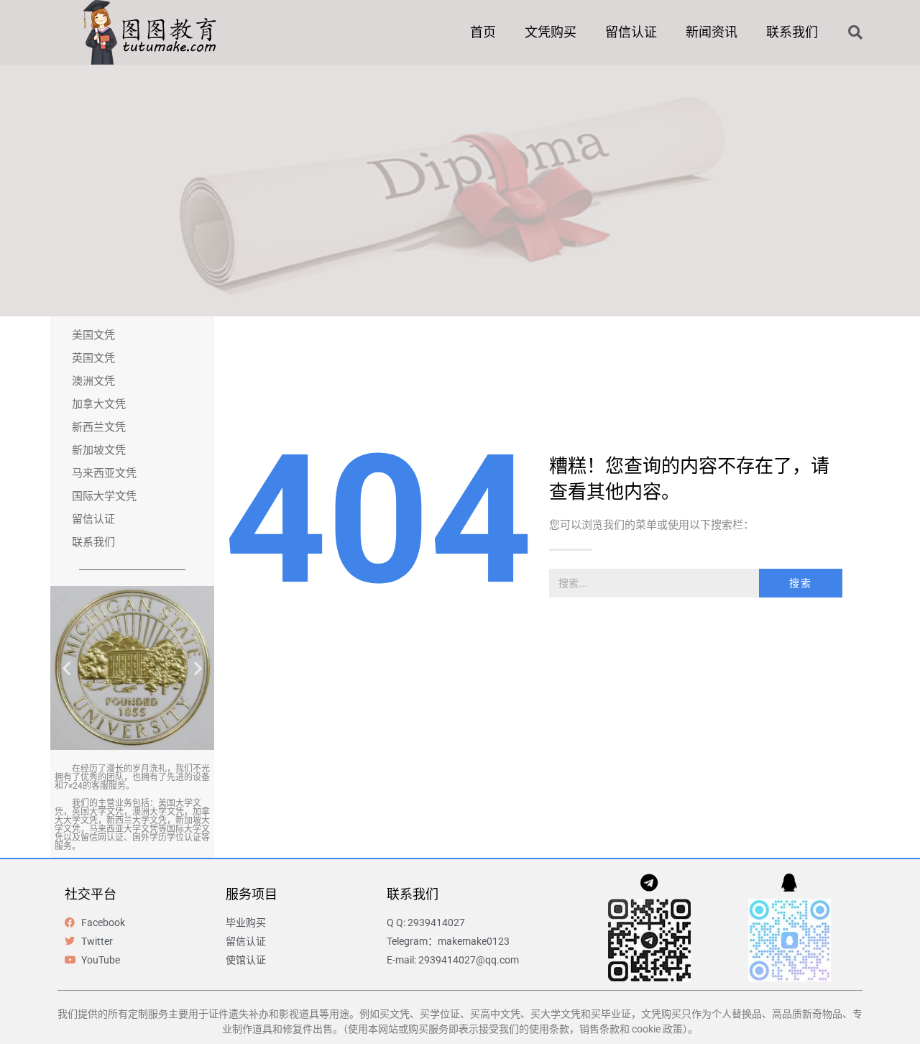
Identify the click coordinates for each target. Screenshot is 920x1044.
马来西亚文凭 (104, 473)
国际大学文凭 (104, 496)
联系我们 (792, 32)
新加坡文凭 (99, 450)
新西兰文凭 (99, 427)
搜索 (800, 583)
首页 (483, 32)
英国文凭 (93, 358)
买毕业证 (611, 1014)
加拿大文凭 (99, 404)
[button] (855, 32)
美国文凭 (93, 335)
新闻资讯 (711, 32)
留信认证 (631, 32)
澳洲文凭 (93, 381)
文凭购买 (550, 32)
